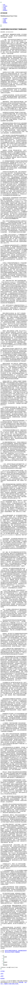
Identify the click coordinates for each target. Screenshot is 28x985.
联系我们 (5, 10)
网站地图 (21, 982)
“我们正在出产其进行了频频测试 (12, 952)
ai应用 (4, 8)
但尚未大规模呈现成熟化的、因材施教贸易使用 (16, 950)
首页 (4, 4)
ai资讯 (4, 7)
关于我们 (5, 6)
